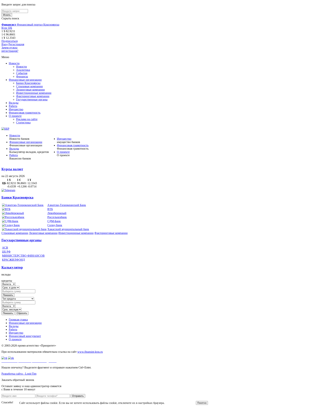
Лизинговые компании (30, 89)
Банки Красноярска (28, 83)
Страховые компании (29, 86)
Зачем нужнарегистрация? (9, 49)
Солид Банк (54, 225)
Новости (14, 63)
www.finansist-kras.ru (90, 351)
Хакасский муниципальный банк (68, 229)
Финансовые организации (25, 79)
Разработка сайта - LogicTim (18, 373)
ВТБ (50, 209)
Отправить (78, 396)
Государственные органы (32, 99)
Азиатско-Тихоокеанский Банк (66, 205)
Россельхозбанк (57, 217)
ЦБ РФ (6, 251)
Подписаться (9, 41)
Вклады (13, 102)
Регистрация (16, 44)
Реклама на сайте (26, 119)
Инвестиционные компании (33, 92)
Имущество (16, 109)
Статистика (23, 122)
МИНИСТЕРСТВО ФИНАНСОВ (23, 255)
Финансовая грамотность (24, 112)
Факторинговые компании (32, 96)
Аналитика (23, 69)
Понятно (201, 403)
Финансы (22, 76)
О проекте (15, 115)
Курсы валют (12, 169)
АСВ (5, 247)
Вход (4, 44)
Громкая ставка (18, 319)
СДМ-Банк (54, 221)
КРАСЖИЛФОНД (13, 259)
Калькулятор (12, 267)
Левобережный (56, 213)
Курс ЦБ (6, 27)
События (21, 73)
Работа (13, 106)
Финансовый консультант (25, 336)
